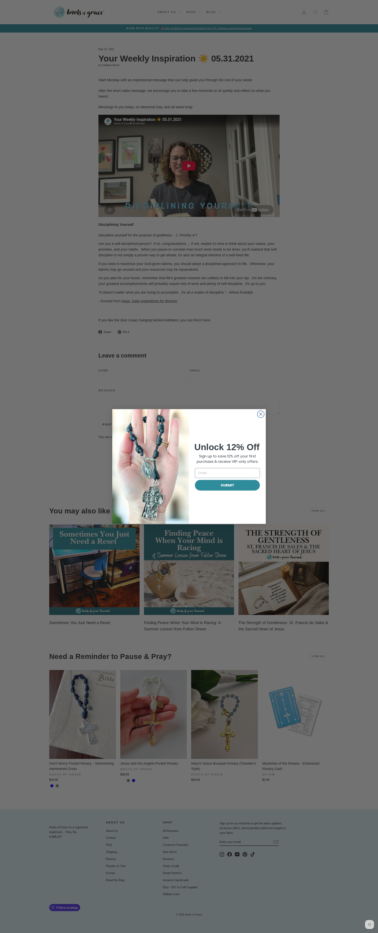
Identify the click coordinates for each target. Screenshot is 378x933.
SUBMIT (227, 485)
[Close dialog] (260, 414)
